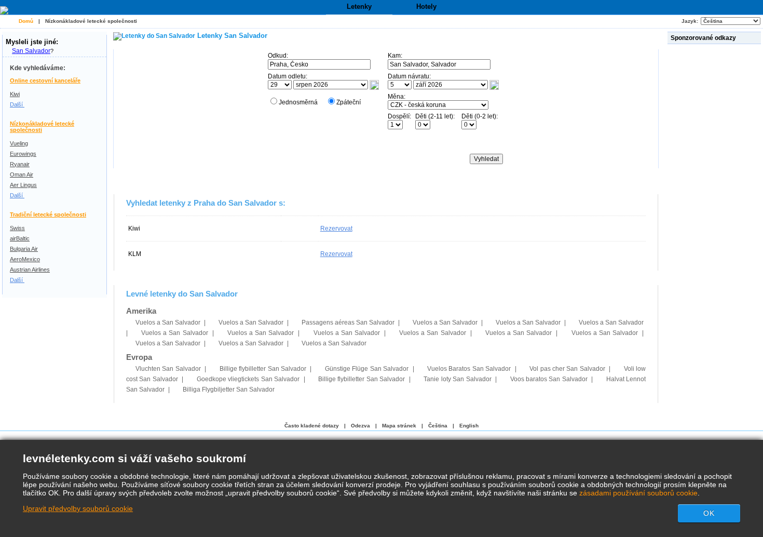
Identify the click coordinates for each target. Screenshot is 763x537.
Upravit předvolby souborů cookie (78, 508)
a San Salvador (167, 322)
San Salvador (31, 51)
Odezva (360, 425)
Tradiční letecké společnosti (48, 214)
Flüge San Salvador (366, 368)
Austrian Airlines (30, 269)
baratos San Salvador (549, 379)
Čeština (437, 425)
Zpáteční (348, 102)
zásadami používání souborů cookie (638, 493)
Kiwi (15, 94)
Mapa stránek (399, 425)
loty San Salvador (457, 379)
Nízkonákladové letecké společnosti (91, 21)
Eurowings (23, 154)
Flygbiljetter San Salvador (229, 389)
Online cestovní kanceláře (45, 80)
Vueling (19, 143)
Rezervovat (336, 228)
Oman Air (21, 174)
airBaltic (20, 238)
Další (17, 104)
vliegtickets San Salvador (248, 379)
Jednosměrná (298, 102)
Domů (26, 21)
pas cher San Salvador (567, 368)
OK (709, 513)
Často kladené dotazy (311, 425)
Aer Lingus (23, 185)
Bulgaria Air (24, 249)
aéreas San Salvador (348, 322)
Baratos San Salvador (469, 368)
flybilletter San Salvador (263, 368)
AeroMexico (25, 259)
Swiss (17, 228)
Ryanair (20, 164)
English (469, 425)
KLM (134, 254)
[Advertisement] (715, 202)
